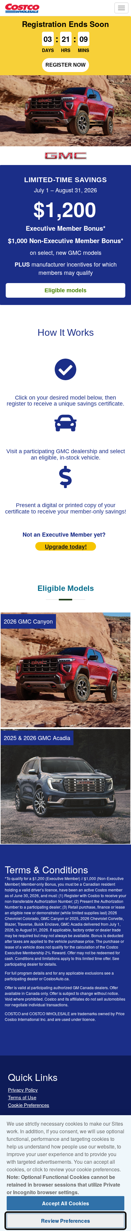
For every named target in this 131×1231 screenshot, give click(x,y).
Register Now (65, 65)
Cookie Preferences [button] (28, 1105)
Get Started (65, 712)
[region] (65, 1173)
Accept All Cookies (65, 1203)
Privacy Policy (23, 1089)
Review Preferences (65, 1220)
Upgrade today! (66, 546)
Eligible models (65, 290)
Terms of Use (22, 1097)
